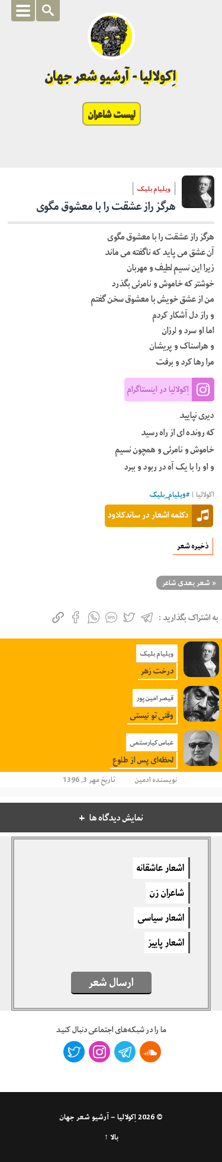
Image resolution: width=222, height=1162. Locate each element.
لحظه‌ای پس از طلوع (143, 760)
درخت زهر (157, 671)
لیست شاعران (111, 113)
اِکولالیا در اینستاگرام (158, 389)
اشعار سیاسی (161, 917)
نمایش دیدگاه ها (116, 817)
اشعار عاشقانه (160, 867)
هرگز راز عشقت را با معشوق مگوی (106, 206)
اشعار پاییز (166, 942)
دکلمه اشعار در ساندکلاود (148, 514)
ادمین (143, 779)
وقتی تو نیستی (151, 715)
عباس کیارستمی (151, 742)
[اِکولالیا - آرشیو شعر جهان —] (111, 36)
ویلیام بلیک (153, 188)
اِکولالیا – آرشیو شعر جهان (98, 1117)
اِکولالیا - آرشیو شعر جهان (111, 76)
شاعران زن (167, 892)
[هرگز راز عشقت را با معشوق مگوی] (198, 195)
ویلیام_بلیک (168, 495)
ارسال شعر (111, 982)
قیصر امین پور (155, 697)
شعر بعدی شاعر (186, 583)
